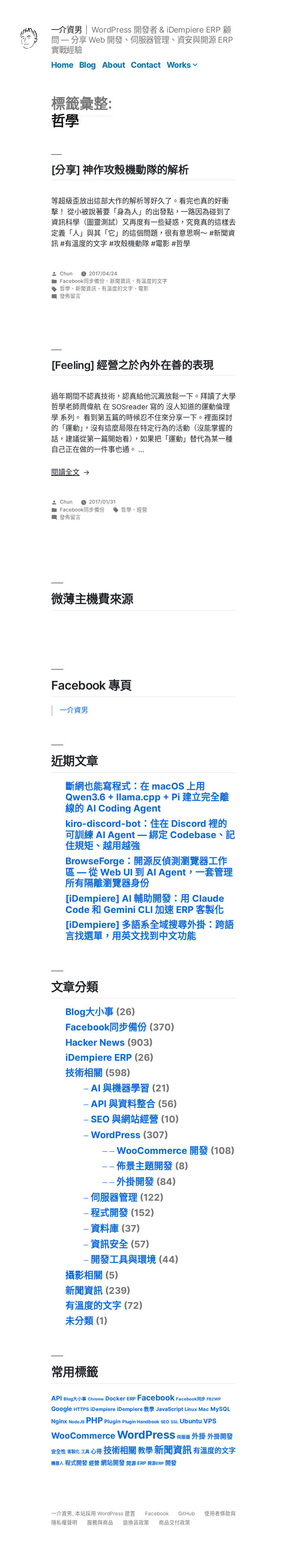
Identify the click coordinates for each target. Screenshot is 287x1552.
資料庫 (105, 1228)
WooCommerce (83, 1435)
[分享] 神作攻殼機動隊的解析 (120, 169)
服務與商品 (100, 1522)
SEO (165, 1421)
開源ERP (156, 1463)
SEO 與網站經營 (124, 1119)
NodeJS (76, 1421)
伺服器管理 (114, 1197)
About (113, 65)
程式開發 (109, 1212)
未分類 (79, 1320)
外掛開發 (135, 1181)
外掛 (199, 1436)
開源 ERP (136, 1463)
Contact (146, 65)
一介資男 (66, 29)
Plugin (112, 1421)
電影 (143, 288)
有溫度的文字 (151, 281)
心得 (96, 1451)
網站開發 (113, 1462)
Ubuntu (191, 1421)
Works (179, 65)
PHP (94, 1420)
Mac (203, 1409)
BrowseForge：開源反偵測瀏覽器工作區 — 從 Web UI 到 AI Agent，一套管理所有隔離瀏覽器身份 (149, 872)
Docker (115, 1398)
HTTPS (81, 1409)
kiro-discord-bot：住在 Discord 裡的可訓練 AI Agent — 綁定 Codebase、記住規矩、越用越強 (150, 834)
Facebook (156, 1397)
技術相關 (84, 1072)
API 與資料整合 (123, 1103)
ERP (131, 1399)
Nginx (59, 1421)
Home (62, 65)
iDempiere (102, 1409)
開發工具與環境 (123, 1259)
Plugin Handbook (140, 1421)
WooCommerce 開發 (162, 1150)
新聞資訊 (120, 281)
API (56, 1398)
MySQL (220, 1409)
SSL (174, 1421)
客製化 (73, 1451)
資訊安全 (109, 1244)
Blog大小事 (89, 1011)
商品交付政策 (174, 1522)
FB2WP (214, 1399)
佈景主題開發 (145, 1165)
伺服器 (183, 1437)
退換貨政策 (136, 1522)
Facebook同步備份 (82, 281)
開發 (170, 1462)
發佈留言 (70, 296)
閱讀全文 (70, 472)
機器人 (57, 1463)
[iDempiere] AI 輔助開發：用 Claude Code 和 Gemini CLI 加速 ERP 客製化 (144, 904)
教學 (145, 1450)
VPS (209, 1421)
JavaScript (169, 1409)
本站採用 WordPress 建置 (106, 1513)
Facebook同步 (190, 1399)
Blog (87, 65)
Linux (191, 1409)
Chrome (96, 1399)
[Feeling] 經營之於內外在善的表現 (132, 365)
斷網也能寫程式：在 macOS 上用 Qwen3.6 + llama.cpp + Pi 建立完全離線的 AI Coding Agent (147, 797)
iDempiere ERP (98, 1057)
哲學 (65, 288)
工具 (85, 1451)
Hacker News (95, 1042)
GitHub (186, 1513)
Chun (66, 274)
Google (61, 1408)
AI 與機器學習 (120, 1088)
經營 (142, 510)
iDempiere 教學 (135, 1409)
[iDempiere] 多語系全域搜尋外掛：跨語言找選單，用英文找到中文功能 (149, 930)
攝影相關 (84, 1275)
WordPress (116, 1134)
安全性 (58, 1451)
